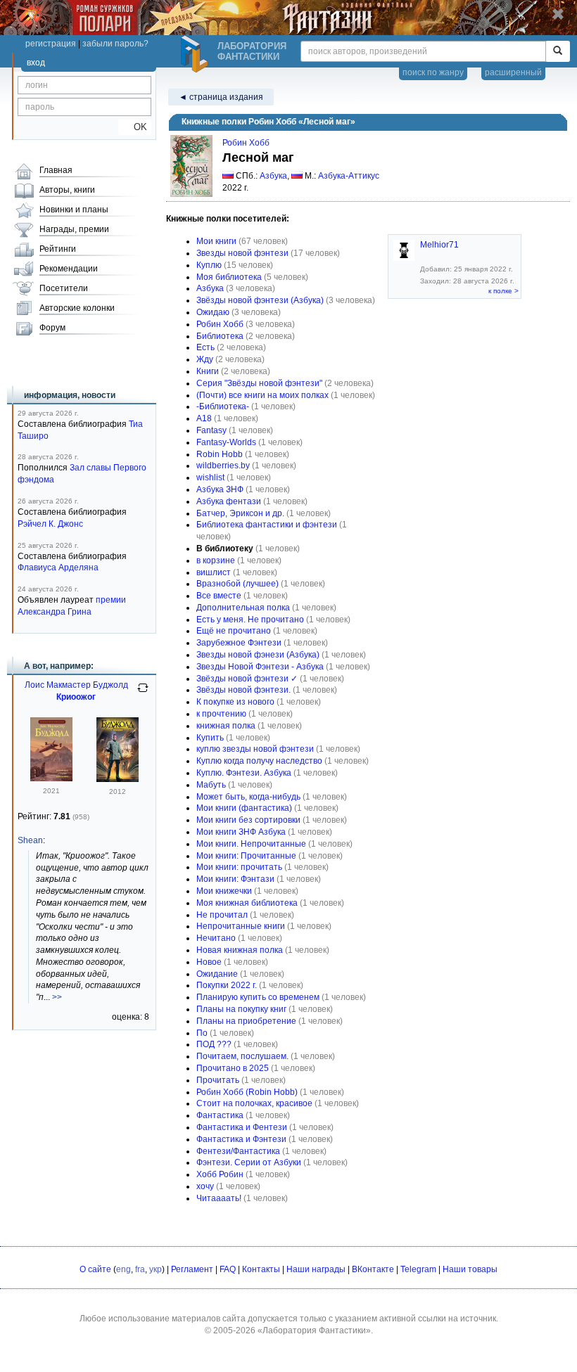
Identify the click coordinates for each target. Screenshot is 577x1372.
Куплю (209, 265)
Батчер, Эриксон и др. (240, 513)
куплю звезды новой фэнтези (255, 749)
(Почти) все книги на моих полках (262, 395)
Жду (204, 359)
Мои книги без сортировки (248, 820)
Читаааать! (218, 1198)
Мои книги (216, 241)
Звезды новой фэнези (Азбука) (257, 655)
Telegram (418, 1269)
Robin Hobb (219, 454)
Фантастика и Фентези (241, 1127)
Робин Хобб (246, 143)
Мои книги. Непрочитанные (251, 844)
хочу (205, 1186)
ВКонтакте (373, 1269)
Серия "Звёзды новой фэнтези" (259, 383)
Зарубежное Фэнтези (238, 643)
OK (134, 127)
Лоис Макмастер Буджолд (76, 685)
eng (123, 1269)
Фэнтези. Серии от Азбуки (248, 1162)
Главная (55, 170)
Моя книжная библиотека (247, 903)
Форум (52, 328)
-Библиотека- (222, 406)
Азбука (273, 176)
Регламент (192, 1269)
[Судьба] (51, 778)
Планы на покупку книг (241, 1009)
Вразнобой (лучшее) (237, 584)
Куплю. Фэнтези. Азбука (243, 773)
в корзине (215, 560)
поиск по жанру (433, 72)
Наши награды (315, 1269)
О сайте (95, 1269)
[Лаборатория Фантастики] (196, 54)
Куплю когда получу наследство (259, 761)
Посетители (63, 288)
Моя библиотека (229, 277)
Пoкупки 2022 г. (226, 985)
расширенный (513, 72)
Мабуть (211, 785)
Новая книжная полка (239, 950)
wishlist (210, 477)
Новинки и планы (73, 209)
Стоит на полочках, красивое (254, 1103)
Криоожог (76, 697)
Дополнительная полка (243, 608)
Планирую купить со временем (257, 997)
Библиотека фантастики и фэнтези (266, 525)
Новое (209, 962)
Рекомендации (68, 269)
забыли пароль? (115, 44)
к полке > (503, 291)
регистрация (50, 44)
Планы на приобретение (246, 1021)
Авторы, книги (67, 190)
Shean (30, 840)
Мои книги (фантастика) (244, 808)
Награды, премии (74, 229)
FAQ (228, 1269)
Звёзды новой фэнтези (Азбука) (260, 300)
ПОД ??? (214, 1044)
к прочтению (221, 714)
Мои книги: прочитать (239, 867)
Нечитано (216, 938)
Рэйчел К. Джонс (50, 524)
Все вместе (218, 596)
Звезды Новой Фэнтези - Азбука (260, 667)
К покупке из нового (235, 702)
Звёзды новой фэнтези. (243, 690)
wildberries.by (223, 465)
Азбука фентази (228, 501)
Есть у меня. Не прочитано (250, 619)
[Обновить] (142, 693)
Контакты (261, 1269)
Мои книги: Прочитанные (246, 856)
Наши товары (470, 1269)
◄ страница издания (221, 97)
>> (57, 997)
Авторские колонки (77, 308)
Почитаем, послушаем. (242, 1056)
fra (140, 1269)
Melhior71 (439, 245)
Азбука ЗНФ (219, 489)
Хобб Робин (219, 1174)
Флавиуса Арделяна (58, 567)
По (202, 1033)
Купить (210, 738)
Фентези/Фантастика (238, 1151)
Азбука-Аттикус (348, 176)
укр (155, 1269)
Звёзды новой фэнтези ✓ (247, 679)
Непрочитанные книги (240, 926)
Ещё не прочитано (233, 631)
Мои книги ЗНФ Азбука (241, 832)
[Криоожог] (117, 779)
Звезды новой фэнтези (242, 253)
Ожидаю (212, 312)
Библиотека (219, 336)
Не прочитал (222, 915)
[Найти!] (557, 51)
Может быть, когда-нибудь (248, 797)
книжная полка (225, 726)
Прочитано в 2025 (232, 1068)
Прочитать (217, 1080)
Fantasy (211, 430)
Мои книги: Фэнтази (235, 879)
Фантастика (219, 1115)
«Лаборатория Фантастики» (314, 1330)
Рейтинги (57, 249)
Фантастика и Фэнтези (241, 1139)
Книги (207, 371)
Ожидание (217, 974)
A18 (204, 418)
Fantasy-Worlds (226, 442)
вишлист (213, 572)
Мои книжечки (224, 891)
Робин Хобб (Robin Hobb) (247, 1092)
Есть (205, 347)
